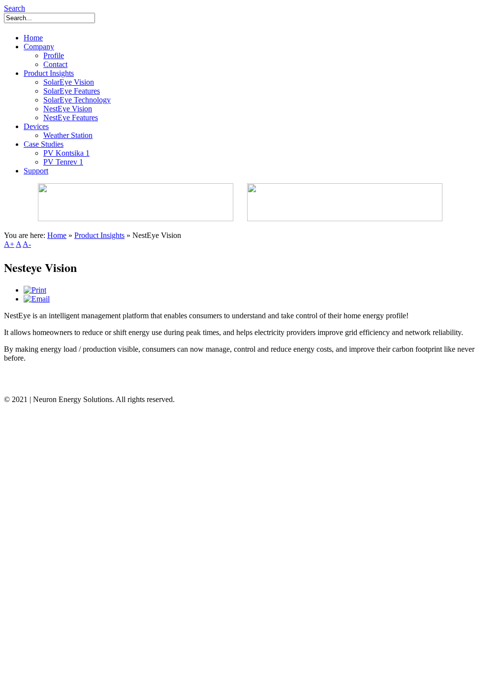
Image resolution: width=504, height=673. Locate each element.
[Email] (37, 299)
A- (27, 244)
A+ (9, 244)
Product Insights (99, 235)
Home (56, 235)
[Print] (35, 290)
